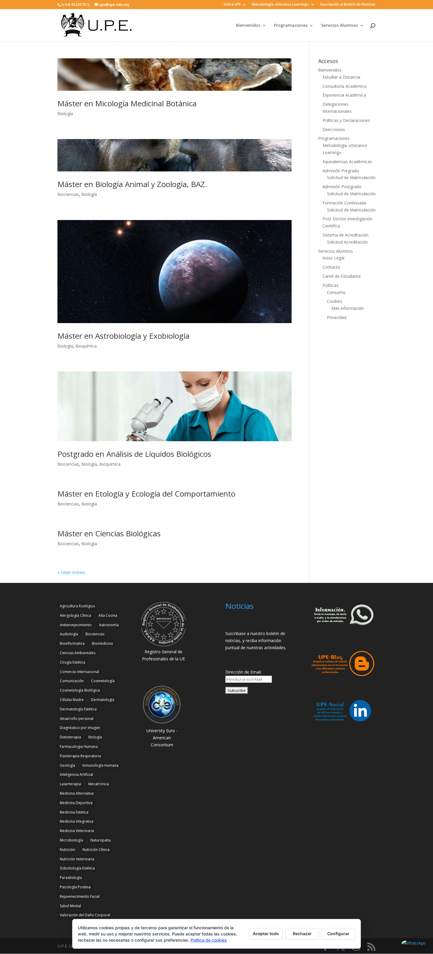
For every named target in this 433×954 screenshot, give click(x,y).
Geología (67, 765)
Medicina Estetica (74, 812)
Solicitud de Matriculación (351, 177)
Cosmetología (103, 680)
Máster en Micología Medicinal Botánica (126, 103)
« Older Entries (71, 572)
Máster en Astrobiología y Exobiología (123, 335)
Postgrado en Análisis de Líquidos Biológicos (134, 454)
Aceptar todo (266, 933)
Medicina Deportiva (76, 802)
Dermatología (102, 699)
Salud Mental (70, 905)
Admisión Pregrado (341, 170)
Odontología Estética (77, 868)
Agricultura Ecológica (77, 606)
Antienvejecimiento (76, 624)
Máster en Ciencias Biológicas (109, 533)
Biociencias (68, 194)
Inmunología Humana (100, 765)
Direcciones (334, 129)
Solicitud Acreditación (347, 242)
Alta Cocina (107, 615)
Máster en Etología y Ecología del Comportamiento (146, 493)
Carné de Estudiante (342, 276)
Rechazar (302, 933)
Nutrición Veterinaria (77, 859)
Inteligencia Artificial (76, 774)
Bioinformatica (72, 643)
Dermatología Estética (78, 709)
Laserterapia (70, 783)
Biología (65, 113)
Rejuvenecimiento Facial (80, 896)
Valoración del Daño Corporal (85, 914)
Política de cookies (209, 940)
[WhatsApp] (413, 943)
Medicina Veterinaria (77, 830)
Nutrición (67, 849)
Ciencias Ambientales (77, 652)
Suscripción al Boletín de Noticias (348, 5)
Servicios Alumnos (339, 25)
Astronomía (109, 624)
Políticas (330, 285)
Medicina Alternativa (77, 793)
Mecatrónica (98, 783)
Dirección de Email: (243, 672)
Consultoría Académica (344, 86)
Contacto (331, 267)
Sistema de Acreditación (345, 235)
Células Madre (72, 699)
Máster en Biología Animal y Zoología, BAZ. (132, 184)
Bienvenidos (248, 25)
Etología (95, 737)
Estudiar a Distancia (341, 77)
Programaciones (291, 25)
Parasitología (71, 877)
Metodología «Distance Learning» (280, 5)
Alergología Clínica (75, 615)
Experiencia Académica (344, 95)
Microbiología (71, 840)
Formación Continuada (344, 203)
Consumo (336, 292)
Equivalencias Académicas (347, 161)
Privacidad (336, 317)
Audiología (69, 633)
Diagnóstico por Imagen (80, 727)
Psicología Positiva (75, 886)
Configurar (338, 933)
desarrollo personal (76, 718)
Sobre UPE (232, 5)
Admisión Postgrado (342, 186)
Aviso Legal (333, 258)
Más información (347, 308)
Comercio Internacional (79, 671)
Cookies (334, 301)
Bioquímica (86, 346)
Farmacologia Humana (79, 746)
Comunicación (72, 680)
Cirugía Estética (72, 662)
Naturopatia (100, 840)
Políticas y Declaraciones (346, 120)
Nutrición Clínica (96, 849)
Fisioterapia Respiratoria (80, 755)
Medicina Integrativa (76, 821)
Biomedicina (102, 643)
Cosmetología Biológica (80, 690)
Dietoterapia (70, 737)
